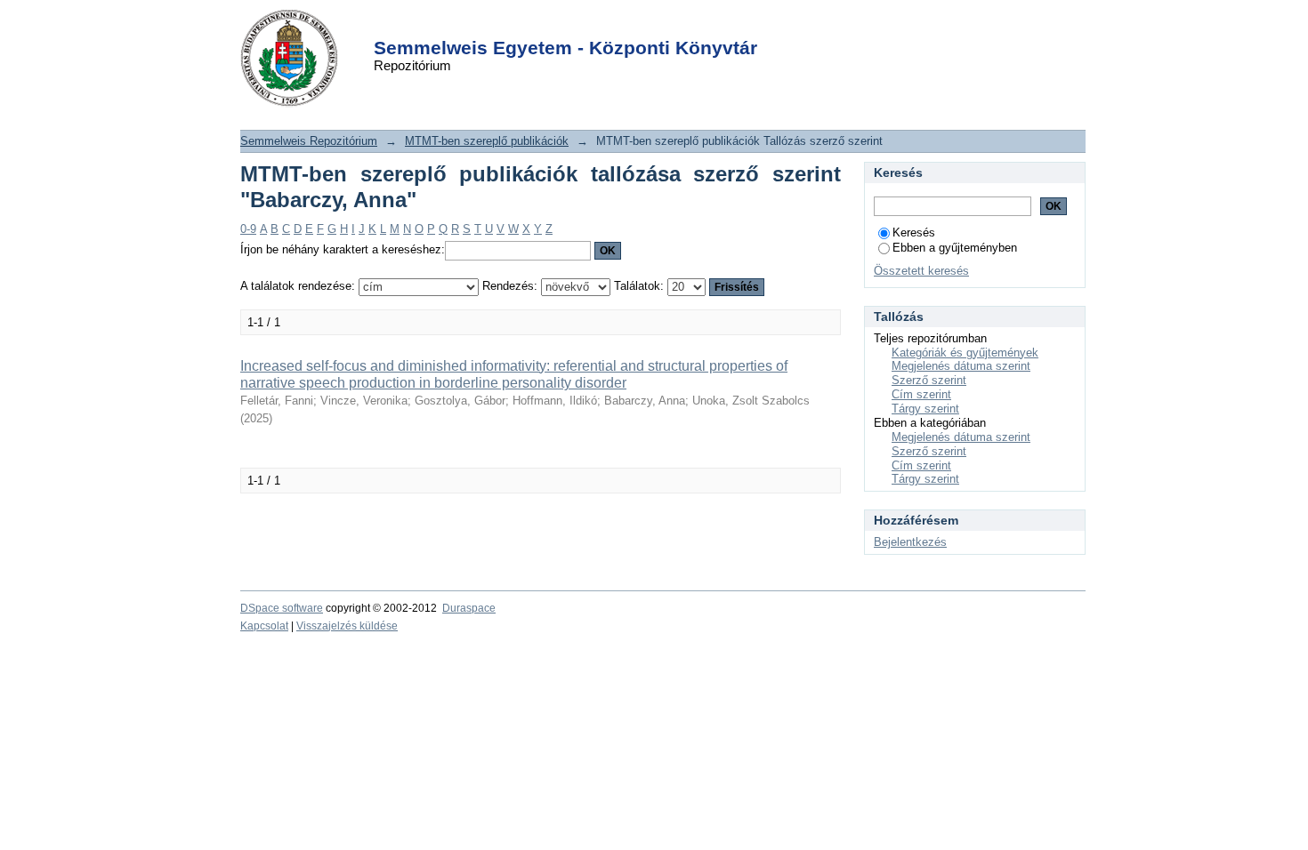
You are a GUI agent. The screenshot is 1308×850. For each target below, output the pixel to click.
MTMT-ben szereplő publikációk (487, 141)
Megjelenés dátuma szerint (961, 366)
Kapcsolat (264, 626)
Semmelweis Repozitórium (308, 141)
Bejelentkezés (910, 542)
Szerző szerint (929, 380)
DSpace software (281, 608)
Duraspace (469, 608)
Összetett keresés (921, 270)
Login (622, 25)
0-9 (248, 229)
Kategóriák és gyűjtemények (965, 352)
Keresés (913, 232)
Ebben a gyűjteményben (954, 247)
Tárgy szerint (925, 408)
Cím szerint (921, 394)
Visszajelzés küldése (347, 626)
